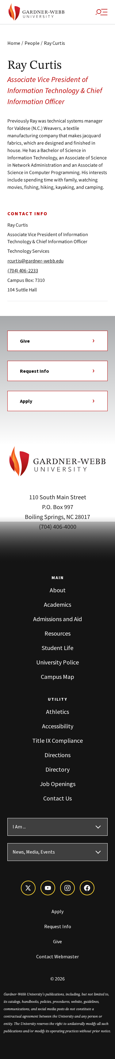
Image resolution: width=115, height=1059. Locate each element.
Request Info (34, 371)
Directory (57, 769)
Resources (57, 633)
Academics (57, 604)
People (32, 43)
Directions (57, 755)
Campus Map (57, 676)
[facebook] (87, 888)
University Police (57, 662)
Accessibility (57, 726)
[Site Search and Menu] (101, 12)
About (58, 590)
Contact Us (57, 798)
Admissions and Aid (57, 619)
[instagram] (67, 888)
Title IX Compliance (57, 740)
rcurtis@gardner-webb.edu (35, 261)
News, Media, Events (34, 852)
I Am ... (19, 826)
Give (25, 341)
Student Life (57, 648)
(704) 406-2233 (22, 270)
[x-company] (28, 888)
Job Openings (57, 784)
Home (13, 43)
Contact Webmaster (57, 956)
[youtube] (47, 888)
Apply (26, 401)
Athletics (57, 711)
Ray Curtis (54, 43)
